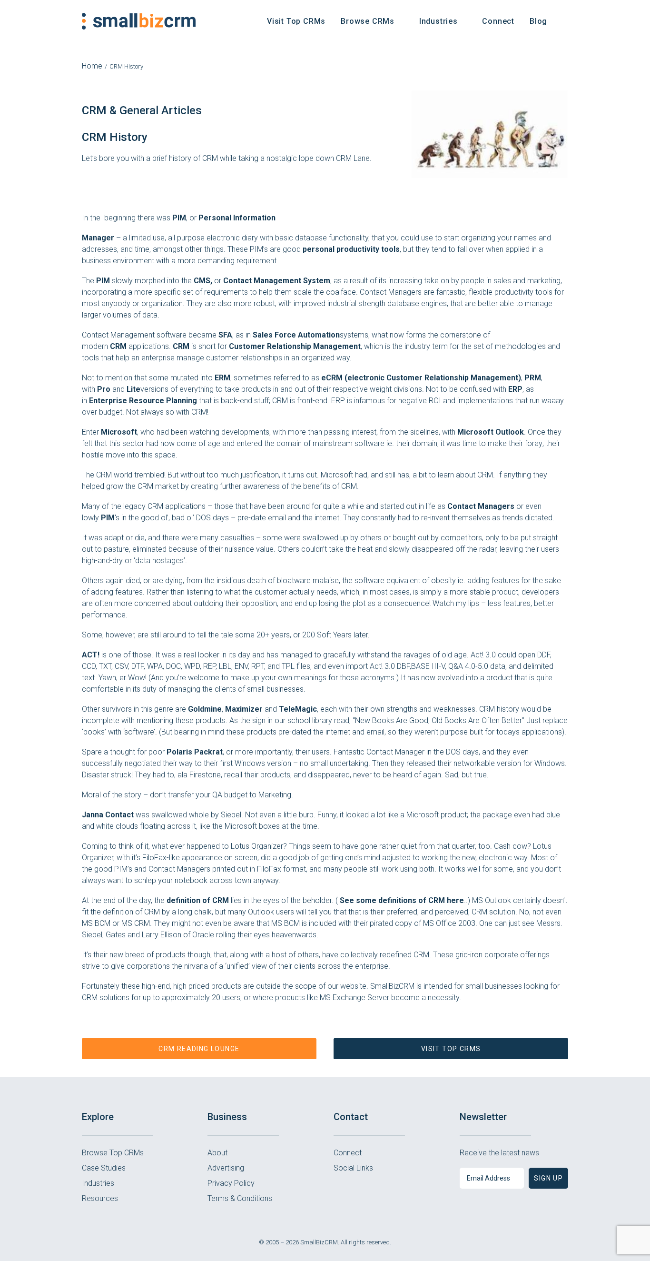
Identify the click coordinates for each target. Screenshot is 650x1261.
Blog (538, 21)
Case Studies (104, 1167)
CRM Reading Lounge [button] (198, 1048)
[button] (564, 21)
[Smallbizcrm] (139, 21)
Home (92, 65)
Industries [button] (438, 21)
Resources (100, 1198)
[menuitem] (296, 21)
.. (404, 900)
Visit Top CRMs (296, 21)
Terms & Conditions (239, 1198)
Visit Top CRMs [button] (451, 1048)
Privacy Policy (231, 1183)
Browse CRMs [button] (367, 21)
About (217, 1152)
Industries (98, 1183)
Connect (498, 21)
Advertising (225, 1167)
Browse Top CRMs (113, 1152)
